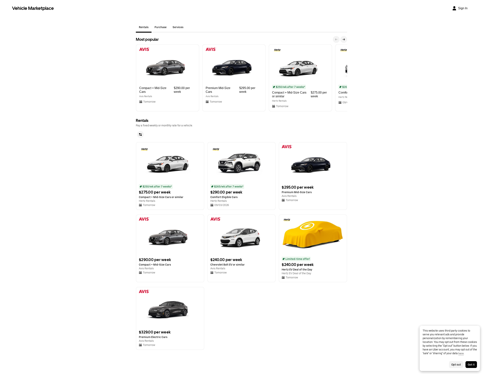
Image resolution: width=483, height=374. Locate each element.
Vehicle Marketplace (33, 8)
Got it (471, 364)
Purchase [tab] (161, 27)
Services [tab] (178, 27)
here (461, 353)
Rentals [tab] (143, 27)
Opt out (456, 364)
